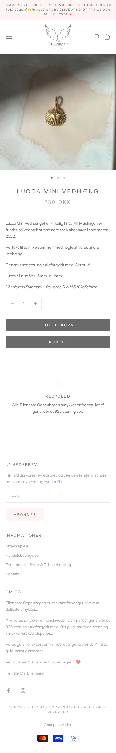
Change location (58, 724)
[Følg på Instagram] (23, 690)
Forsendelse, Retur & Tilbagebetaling (38, 564)
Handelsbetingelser (23, 555)
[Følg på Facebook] (8, 690)
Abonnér (25, 514)
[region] (58, 403)
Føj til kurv (58, 325)
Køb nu (58, 342)
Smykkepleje (17, 546)
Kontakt (12, 574)
